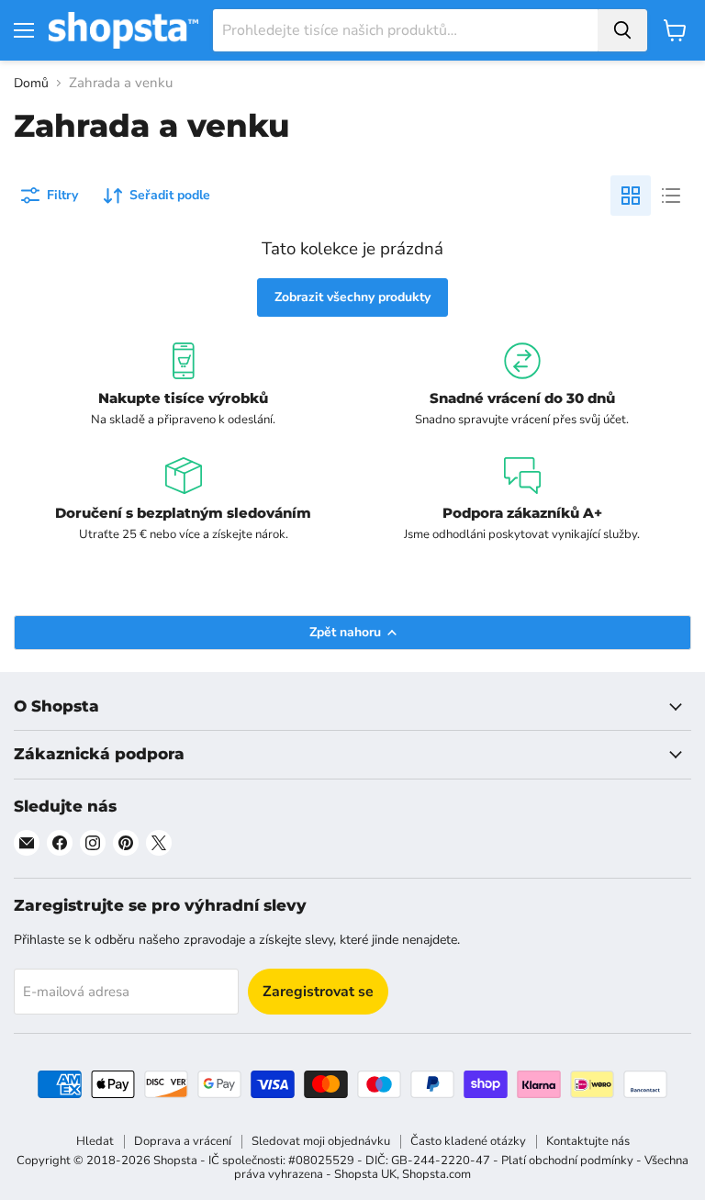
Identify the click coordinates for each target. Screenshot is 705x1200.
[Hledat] (622, 30)
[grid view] (630, 195)
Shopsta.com (436, 1174)
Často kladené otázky (468, 1141)
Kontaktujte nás (588, 1141)
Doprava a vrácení (182, 1141)
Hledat (95, 1141)
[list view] (671, 195)
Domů (31, 83)
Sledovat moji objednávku (321, 1141)
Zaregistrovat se (318, 991)
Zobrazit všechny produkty (352, 297)
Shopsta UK (365, 1174)
